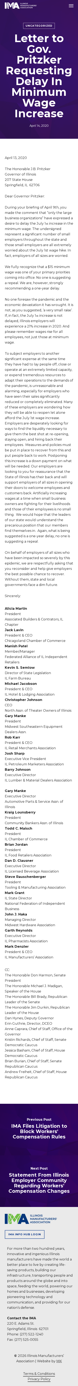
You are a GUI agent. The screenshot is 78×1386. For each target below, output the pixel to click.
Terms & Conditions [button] (39, 1374)
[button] (71, 6)
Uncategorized (39, 25)
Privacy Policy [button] (39, 1379)
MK (59, 1361)
